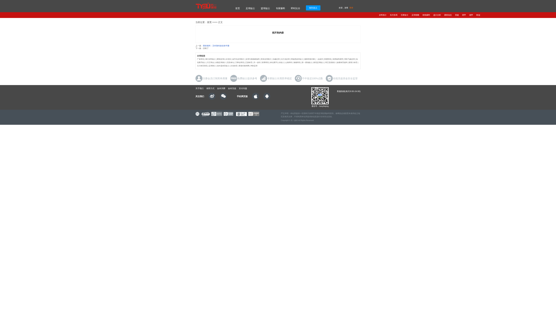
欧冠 (478, 15)
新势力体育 (353, 62)
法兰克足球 (285, 59)
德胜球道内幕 (309, 59)
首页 (237, 8)
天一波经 (257, 62)
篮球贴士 (265, 8)
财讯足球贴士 (318, 62)
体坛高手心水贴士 (277, 62)
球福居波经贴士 (297, 59)
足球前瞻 (415, 15)
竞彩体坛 (230, 62)
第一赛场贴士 (307, 62)
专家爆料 (280, 8)
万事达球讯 (239, 62)
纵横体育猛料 (342, 62)
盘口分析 (437, 15)
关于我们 (199, 88)
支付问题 (243, 88)
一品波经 (319, 59)
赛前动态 (448, 15)
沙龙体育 (234, 66)
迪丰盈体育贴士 (223, 66)
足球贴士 (250, 8)
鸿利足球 (253, 66)
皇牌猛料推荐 (338, 59)
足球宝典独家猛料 (253, 59)
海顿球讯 (296, 62)
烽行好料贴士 (210, 59)
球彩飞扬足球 (349, 59)
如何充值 (232, 88)
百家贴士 (404, 15)
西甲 (464, 15)
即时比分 (295, 8)
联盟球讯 (327, 59)
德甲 (471, 15)
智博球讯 (265, 62)
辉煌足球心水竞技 (224, 59)
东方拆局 (393, 15)
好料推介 (383, 15)
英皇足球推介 (266, 59)
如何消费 (221, 88)
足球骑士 (212, 66)
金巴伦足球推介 (238, 59)
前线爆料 (426, 15)
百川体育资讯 (202, 66)
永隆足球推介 (220, 62)
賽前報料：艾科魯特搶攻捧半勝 (216, 46)
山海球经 (288, 62)
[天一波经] (211, 6)
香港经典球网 (244, 66)
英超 (457, 15)
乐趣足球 (276, 59)
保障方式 (210, 88)
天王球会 (210, 62)
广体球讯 (200, 59)
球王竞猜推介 (330, 62)
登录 (351, 8)
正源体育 (248, 62)
